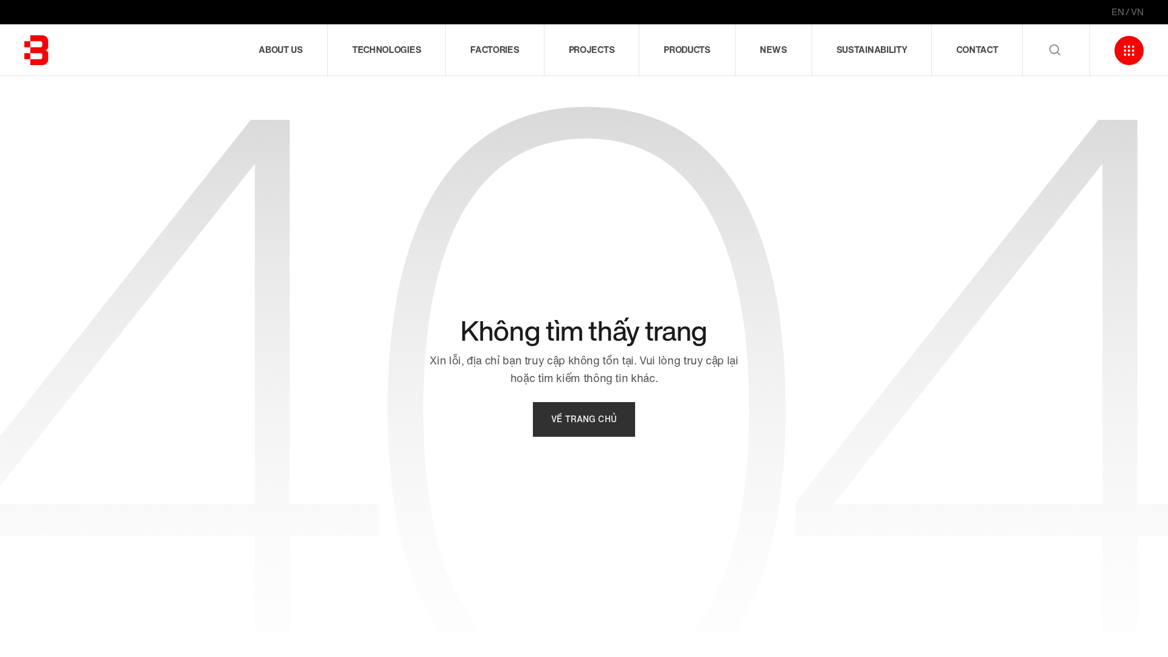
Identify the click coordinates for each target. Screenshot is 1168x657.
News (773, 49)
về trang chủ (584, 419)
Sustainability (872, 49)
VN (1137, 12)
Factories (494, 49)
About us (281, 49)
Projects (592, 49)
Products (687, 49)
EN (1117, 12)
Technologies (386, 49)
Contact (977, 49)
